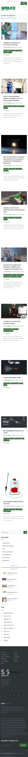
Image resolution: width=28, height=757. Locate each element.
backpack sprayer (8, 106)
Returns (16, 654)
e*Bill (2, 663)
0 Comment (6, 55)
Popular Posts (14, 569)
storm (5, 385)
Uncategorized (5, 560)
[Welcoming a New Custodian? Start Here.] (4, 592)
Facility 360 (23, 1)
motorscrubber (14, 383)
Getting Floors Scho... (12, 579)
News (3, 549)
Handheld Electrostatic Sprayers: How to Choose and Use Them (14, 210)
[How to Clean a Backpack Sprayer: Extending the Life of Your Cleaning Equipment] (14, 86)
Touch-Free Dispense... (12, 598)
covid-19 (5, 217)
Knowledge (3, 659)
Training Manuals (6, 554)
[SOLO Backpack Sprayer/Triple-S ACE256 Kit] (14, 485)
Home (2, 18)
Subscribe (23, 745)
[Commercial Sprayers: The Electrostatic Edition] (14, 31)
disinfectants (20, 274)
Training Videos (6, 557)
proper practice (8, 625)
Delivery (16, 652)
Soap (6, 640)
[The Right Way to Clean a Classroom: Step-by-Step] (4, 586)
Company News (6, 543)
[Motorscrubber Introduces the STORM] (14, 422)
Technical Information (7, 552)
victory (8, 511)
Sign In (23, 3)
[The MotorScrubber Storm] (14, 367)
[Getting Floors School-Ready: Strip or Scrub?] (4, 579)
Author (15, 661)
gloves (6, 634)
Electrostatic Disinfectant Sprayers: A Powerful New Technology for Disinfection (12, 267)
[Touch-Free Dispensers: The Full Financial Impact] (4, 599)
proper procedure (9, 628)
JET (23, 438)
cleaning (6, 50)
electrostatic (19, 50)
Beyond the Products (11, 18)
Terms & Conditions (5, 656)
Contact (15, 1)
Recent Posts (14, 565)
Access (16, 659)
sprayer (10, 52)
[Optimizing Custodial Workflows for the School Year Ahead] (4, 573)
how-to (6, 631)
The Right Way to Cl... (12, 586)
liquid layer (6, 440)
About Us (9, 1)
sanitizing (6, 170)
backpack (6, 509)
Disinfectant (12, 509)
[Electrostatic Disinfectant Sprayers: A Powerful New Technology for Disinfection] (14, 254)
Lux (12, 331)
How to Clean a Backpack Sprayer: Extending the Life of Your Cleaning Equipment (13, 98)
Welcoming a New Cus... (13, 592)
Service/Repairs (4, 661)
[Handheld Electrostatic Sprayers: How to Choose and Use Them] (14, 198)
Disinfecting (11, 50)
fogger (5, 52)
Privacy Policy (4, 654)
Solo (5, 511)
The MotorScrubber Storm (12, 377)
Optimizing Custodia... (12, 573)
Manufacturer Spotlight (7, 546)
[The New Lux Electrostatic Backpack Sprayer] (14, 311)
